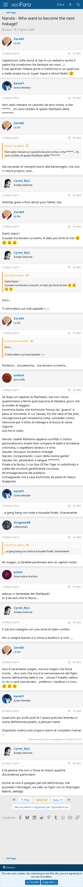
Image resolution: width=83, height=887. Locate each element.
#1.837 (77, 333)
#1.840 (77, 537)
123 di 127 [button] (42, 800)
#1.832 (77, 98)
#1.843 (77, 662)
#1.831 (77, 53)
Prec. (26, 800)
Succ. (56, 800)
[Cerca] (78, 4)
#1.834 (77, 195)
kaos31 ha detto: (15, 146)
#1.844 (77, 711)
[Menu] (5, 5)
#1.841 (77, 587)
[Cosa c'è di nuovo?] (70, 4)
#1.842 (77, 622)
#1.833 (77, 138)
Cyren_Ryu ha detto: (17, 341)
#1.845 (77, 763)
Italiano (10, 867)
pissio (8, 29)
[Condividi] (69, 53)
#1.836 (77, 267)
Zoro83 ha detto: (15, 275)
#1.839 (77, 505)
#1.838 (77, 390)
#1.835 (77, 226)
